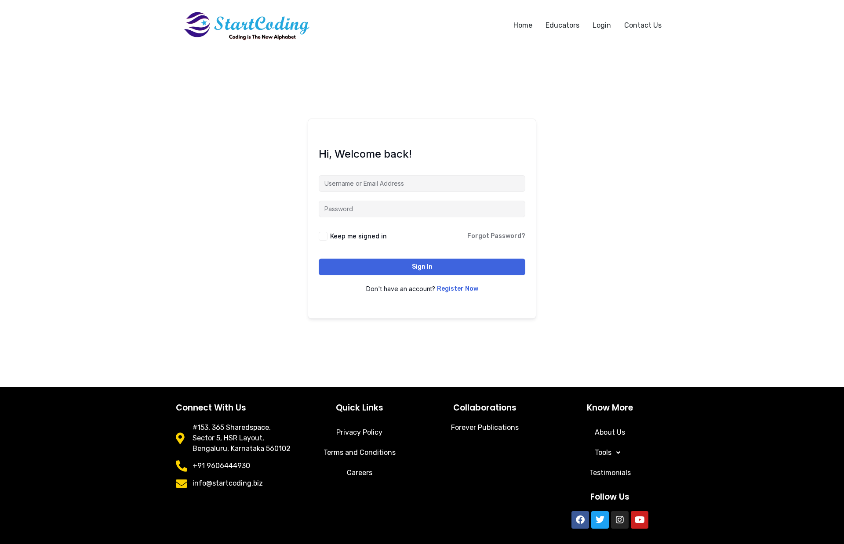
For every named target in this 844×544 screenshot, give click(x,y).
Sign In (422, 266)
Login (602, 25)
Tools (603, 452)
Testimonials (610, 472)
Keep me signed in (358, 236)
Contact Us (643, 25)
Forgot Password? (496, 236)
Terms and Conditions (360, 452)
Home (522, 25)
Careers (359, 472)
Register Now (457, 288)
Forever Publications (485, 427)
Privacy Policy (359, 432)
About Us (610, 432)
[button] (610, 453)
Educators (562, 25)
